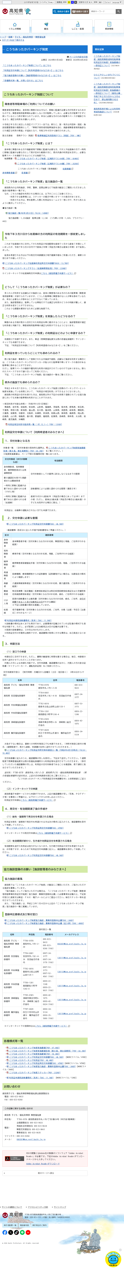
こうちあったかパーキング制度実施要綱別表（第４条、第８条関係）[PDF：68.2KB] (47, 1051)
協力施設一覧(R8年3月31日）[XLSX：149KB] (28, 213)
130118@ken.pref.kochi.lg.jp (71, 1014)
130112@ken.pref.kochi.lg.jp (71, 972)
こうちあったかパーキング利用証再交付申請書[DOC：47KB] (36, 828)
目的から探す (63, 11)
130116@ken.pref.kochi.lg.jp (71, 1000)
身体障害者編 (8, 173)
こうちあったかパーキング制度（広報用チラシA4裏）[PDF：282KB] (48, 164)
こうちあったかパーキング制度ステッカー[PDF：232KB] (35, 1073)
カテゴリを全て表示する (13, 40)
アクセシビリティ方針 (38, 1207)
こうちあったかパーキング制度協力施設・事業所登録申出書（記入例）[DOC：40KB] (45, 923)
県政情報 (109, 29)
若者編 (25, 173)
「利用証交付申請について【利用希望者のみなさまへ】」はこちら (32, 70)
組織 (10, 37)
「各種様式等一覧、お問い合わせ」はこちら (22, 81)
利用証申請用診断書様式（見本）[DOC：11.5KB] (29, 620)
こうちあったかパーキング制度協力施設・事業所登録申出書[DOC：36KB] (40, 920)
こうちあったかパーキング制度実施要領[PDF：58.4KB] (34, 1054)
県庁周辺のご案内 (39, 1225)
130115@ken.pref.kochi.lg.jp (71, 986)
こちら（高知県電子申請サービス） (57, 273)
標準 (65, 2)
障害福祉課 (40, 37)
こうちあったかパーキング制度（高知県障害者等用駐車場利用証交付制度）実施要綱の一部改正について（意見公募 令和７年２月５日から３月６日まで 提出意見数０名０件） (108, 93)
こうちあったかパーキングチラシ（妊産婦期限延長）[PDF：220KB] (36, 268)
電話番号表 (24, 1225)
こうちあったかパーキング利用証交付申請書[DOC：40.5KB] (36, 524)
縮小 (101, 2)
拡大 (91, 2)
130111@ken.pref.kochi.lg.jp (71, 958)
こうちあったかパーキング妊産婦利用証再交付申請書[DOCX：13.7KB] (37, 263)
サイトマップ (60, 1207)
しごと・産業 (78, 29)
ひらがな (43, 2)
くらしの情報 (15, 29)
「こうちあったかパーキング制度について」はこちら (26, 65)
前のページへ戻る (46, 1173)
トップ (3, 37)
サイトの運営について (12, 1207)
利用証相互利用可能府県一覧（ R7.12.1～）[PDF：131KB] (35, 424)
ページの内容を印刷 (78, 57)
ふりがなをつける (31, 2)
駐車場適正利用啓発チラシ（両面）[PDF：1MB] (59, 136)
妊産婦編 (67, 169)
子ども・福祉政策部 (24, 37)
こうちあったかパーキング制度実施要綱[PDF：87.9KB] (34, 1048)
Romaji (51, 2)
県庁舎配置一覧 (10, 1225)
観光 (46, 29)
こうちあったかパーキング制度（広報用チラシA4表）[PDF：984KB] (48, 159)
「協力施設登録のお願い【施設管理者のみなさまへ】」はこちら (31, 75)
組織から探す (82, 11)
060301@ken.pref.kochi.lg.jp (71, 944)
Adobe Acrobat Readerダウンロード (43, 1164)
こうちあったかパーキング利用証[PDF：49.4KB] (31, 1060)
